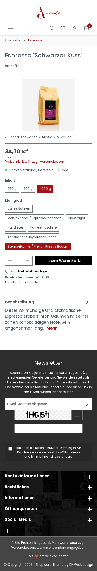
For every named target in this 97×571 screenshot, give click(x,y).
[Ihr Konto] (75, 28)
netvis (63, 556)
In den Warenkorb (63, 260)
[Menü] (10, 28)
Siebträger (76, 218)
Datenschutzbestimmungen (55, 448)
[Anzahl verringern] (10, 260)
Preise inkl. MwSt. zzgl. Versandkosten (34, 161)
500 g (28, 189)
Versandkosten (23, 547)
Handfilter (15, 227)
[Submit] (85, 404)
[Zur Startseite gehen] (48, 13)
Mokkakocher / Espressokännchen (34, 218)
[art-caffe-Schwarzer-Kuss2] (48, 105)
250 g (12, 189)
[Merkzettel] (63, 28)
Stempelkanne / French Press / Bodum (38, 246)
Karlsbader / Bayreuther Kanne (32, 237)
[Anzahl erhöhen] (28, 260)
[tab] (47, 315)
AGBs (64, 452)
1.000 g (45, 189)
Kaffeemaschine (43, 227)
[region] (48, 105)
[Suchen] (51, 28)
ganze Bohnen (19, 208)
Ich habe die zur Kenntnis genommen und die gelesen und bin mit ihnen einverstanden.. (48, 452)
